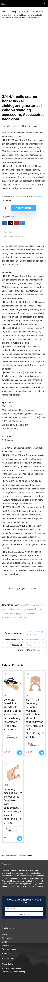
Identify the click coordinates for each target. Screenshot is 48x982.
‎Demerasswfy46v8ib (36, 640)
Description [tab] (9, 232)
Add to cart (23, 208)
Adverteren (7, 946)
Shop (14, 12)
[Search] (44, 3)
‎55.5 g (30, 645)
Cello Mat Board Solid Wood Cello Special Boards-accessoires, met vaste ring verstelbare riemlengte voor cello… (13, 714)
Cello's (25, 12)
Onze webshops (9, 949)
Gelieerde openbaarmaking (13, 972)
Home (4, 12)
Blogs (4, 942)
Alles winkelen (8, 938)
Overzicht (6, 953)
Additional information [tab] (13, 237)
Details (40, 197)
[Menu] (3, 3)
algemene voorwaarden (12, 968)
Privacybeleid (7, 964)
